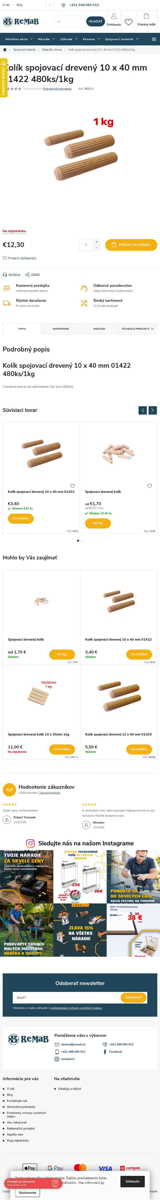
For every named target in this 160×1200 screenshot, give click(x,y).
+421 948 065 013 (121, 1044)
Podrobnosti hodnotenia (57, 89)
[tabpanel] (41, 477)
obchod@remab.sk (73, 1044)
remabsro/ (67, 1059)
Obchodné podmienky (21, 1107)
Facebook (115, 1052)
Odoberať (133, 998)
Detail (98, 523)
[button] (41, 655)
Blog (19, 5)
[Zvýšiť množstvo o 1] (96, 242)
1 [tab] (78, 541)
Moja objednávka (18, 1141)
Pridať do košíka (135, 245)
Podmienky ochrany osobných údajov (26, 1114)
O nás (6, 5)
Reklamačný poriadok (21, 1128)
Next (153, 410)
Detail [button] (62, 654)
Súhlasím (133, 1181)
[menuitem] (19, 39)
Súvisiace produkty (135, 328)
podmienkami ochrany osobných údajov (76, 1008)
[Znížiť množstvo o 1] (96, 248)
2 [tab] (82, 541)
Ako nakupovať (16, 1122)
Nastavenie (27, 1192)
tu (102, 1182)
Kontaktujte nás (17, 1101)
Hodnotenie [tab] (61, 328)
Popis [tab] (22, 328)
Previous (143, 410)
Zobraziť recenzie (49, 793)
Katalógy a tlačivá (69, 1089)
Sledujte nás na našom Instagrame (86, 843)
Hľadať (95, 21)
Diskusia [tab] (99, 328)
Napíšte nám (15, 1135)
